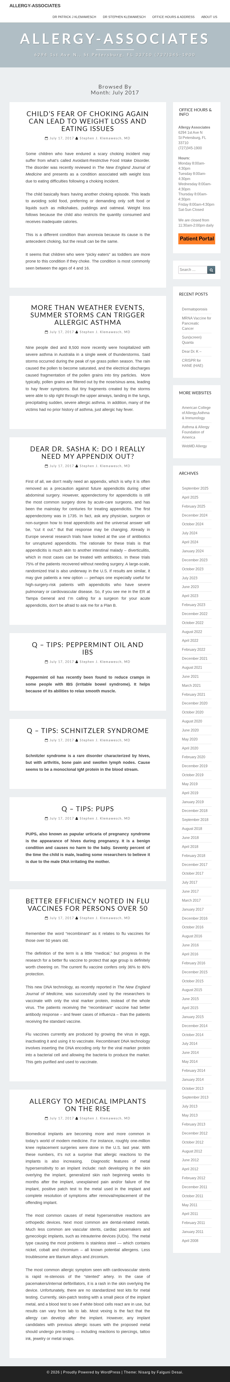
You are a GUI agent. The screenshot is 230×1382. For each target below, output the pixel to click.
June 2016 (190, 945)
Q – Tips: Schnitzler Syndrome (88, 731)
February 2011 (193, 1223)
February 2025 (193, 506)
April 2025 (190, 497)
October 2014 (192, 1035)
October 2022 (192, 623)
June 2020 (190, 730)
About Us (209, 17)
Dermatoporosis (195, 309)
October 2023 (192, 569)
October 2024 (192, 524)
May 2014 (190, 1061)
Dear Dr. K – (192, 351)
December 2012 (195, 1133)
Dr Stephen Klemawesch (124, 17)
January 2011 (192, 1232)
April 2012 (190, 1169)
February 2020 (193, 757)
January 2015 (193, 1017)
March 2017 (191, 900)
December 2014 (195, 1026)
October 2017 (192, 873)
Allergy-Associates (34, 5)
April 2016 (190, 954)
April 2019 (190, 793)
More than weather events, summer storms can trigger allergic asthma (87, 315)
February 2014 (193, 1070)
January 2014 (193, 1079)
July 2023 (189, 578)
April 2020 (190, 748)
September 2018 (195, 820)
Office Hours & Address (173, 17)
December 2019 (195, 766)
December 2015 (195, 972)
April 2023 (190, 596)
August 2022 (192, 632)
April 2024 (190, 542)
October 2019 (192, 775)
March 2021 (191, 685)
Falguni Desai (169, 1372)
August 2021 (192, 667)
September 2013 (195, 1097)
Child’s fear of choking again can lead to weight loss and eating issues (88, 121)
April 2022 (190, 640)
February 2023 (193, 605)
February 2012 (193, 1178)
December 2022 (195, 614)
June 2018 (190, 838)
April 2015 (190, 1008)
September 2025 (195, 488)
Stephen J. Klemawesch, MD (105, 138)
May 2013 (190, 1115)
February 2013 (193, 1124)
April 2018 (190, 847)
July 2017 (189, 882)
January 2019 (193, 802)
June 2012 (190, 1160)
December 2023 (195, 560)
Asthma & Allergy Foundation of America (195, 432)
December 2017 (195, 865)
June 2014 (190, 1052)
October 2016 (192, 927)
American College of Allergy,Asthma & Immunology (196, 413)
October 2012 (192, 1142)
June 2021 (190, 676)
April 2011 (190, 1214)
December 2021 (195, 658)
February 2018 (193, 856)
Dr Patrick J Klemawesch (74, 17)
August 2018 (192, 829)
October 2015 (192, 981)
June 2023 (190, 587)
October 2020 (192, 712)
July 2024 (189, 533)
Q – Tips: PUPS (88, 809)
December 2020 (195, 703)
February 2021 (193, 694)
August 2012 (192, 1151)
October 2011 (192, 1196)
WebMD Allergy (194, 446)
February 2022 (193, 649)
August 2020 (192, 721)
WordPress (110, 1372)
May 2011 (189, 1205)
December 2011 (194, 1187)
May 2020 (190, 739)
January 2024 (193, 551)
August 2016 (192, 936)
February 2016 (193, 963)
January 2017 (193, 909)
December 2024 (195, 515)
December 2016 (195, 918)
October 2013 (192, 1088)
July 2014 (189, 1043)
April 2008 (190, 1241)
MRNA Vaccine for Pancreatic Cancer (196, 323)
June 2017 (190, 891)
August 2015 (192, 990)
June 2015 (190, 999)
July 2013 (189, 1106)
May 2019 (190, 784)
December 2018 (195, 811)
